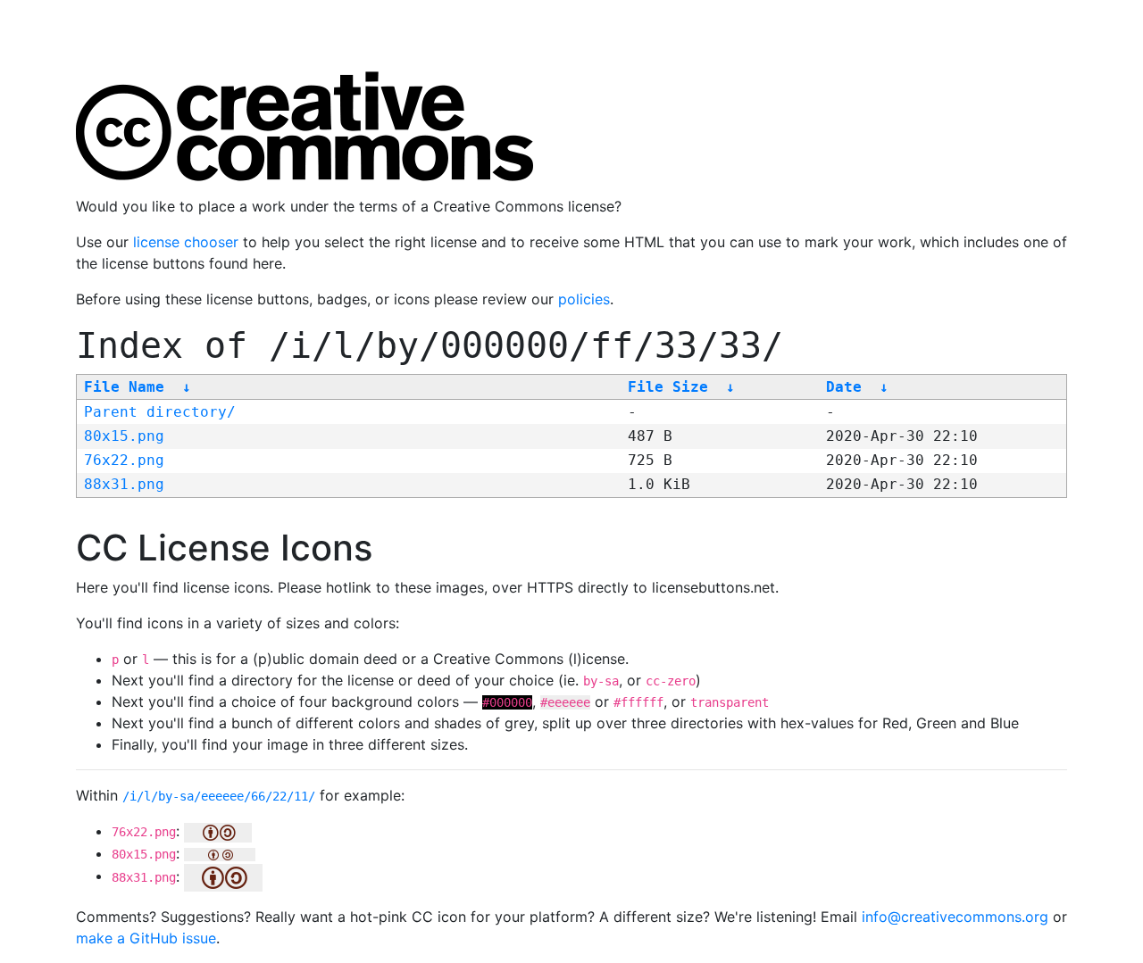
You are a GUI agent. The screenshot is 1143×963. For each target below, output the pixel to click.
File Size (668, 386)
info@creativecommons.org (955, 917)
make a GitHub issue (146, 938)
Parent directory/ (160, 411)
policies (584, 299)
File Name (124, 386)
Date (844, 386)
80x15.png (124, 436)
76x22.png (124, 460)
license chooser (185, 242)
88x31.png (124, 484)
